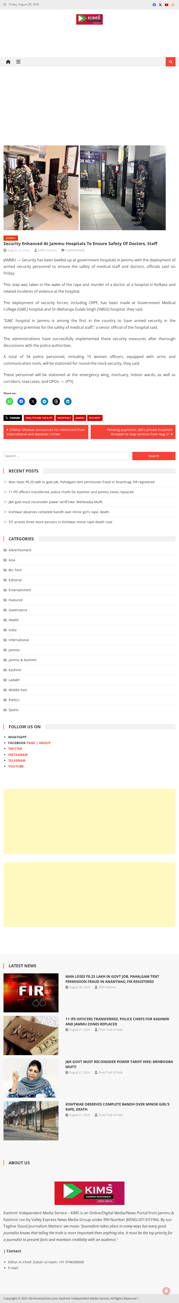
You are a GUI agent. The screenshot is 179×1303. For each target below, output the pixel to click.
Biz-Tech (15, 570)
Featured (16, 600)
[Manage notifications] (166, 1291)
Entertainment (20, 590)
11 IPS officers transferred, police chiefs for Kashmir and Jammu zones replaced (71, 492)
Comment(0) (75, 250)
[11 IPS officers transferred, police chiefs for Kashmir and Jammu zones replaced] (31, 1035)
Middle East (18, 690)
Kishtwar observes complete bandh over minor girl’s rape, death (59, 512)
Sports (14, 710)
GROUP (45, 743)
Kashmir (15, 670)
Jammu (11, 238)
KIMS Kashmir (47, 250)
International (19, 640)
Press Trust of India (111, 1029)
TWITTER (15, 748)
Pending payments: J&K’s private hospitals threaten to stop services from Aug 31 (139, 432)
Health (14, 620)
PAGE (31, 743)
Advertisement (20, 550)
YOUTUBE (16, 766)
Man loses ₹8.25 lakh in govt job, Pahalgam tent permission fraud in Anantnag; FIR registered (82, 482)
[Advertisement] (89, 105)
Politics (14, 700)
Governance (18, 610)
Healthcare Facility (39, 418)
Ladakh (14, 680)
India (13, 630)
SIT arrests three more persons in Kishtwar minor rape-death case (60, 522)
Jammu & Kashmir (23, 660)
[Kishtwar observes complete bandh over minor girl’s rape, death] (31, 1120)
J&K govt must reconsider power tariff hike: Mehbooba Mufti (56, 502)
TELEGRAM (16, 760)
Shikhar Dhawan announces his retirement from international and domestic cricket (46, 432)
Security (95, 418)
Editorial (15, 580)
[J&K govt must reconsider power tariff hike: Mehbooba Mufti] (31, 1078)
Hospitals (64, 418)
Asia (12, 560)
